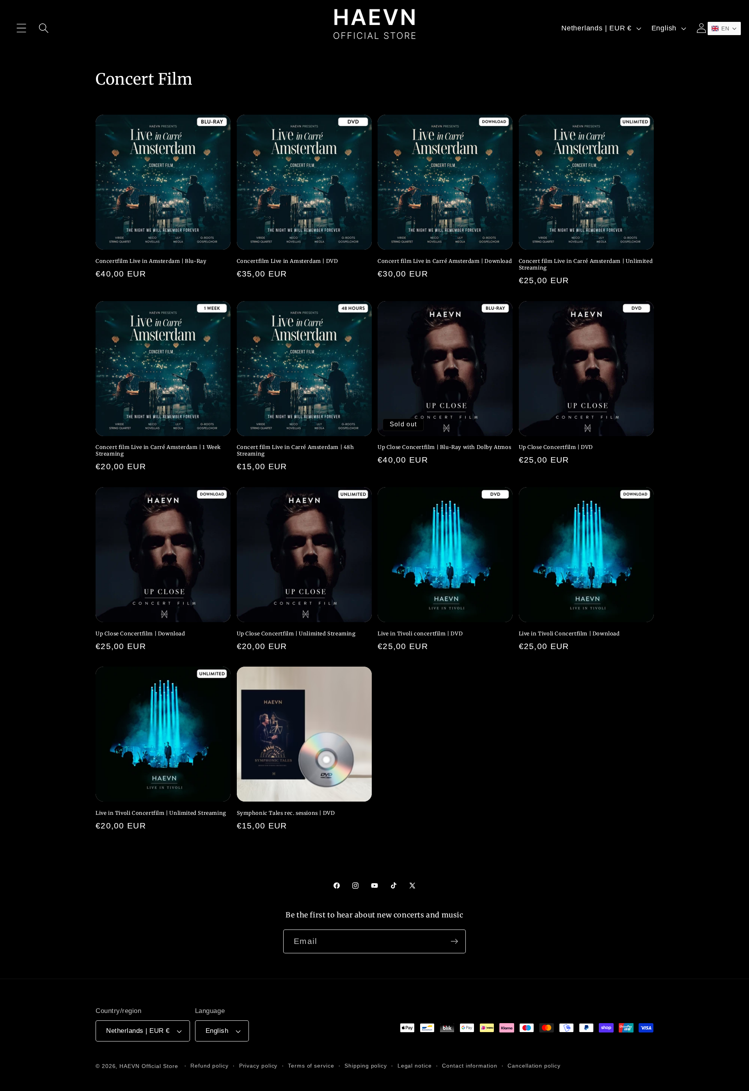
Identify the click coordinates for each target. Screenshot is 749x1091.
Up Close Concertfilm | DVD (556, 447)
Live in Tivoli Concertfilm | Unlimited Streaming (161, 813)
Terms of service (311, 1066)
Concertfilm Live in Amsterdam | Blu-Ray (151, 261)
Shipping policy (365, 1066)
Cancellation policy (534, 1066)
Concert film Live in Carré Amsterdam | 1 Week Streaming (158, 450)
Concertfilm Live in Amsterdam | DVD (287, 261)
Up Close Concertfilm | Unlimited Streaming (296, 634)
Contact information (469, 1066)
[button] (21, 28)
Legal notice (415, 1066)
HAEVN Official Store (148, 1066)
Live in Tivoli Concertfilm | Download (569, 634)
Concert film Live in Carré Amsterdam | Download (445, 261)
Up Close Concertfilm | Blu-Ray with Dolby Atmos (444, 447)
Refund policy (209, 1066)
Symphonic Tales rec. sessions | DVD (286, 813)
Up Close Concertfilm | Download (140, 634)
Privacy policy (258, 1066)
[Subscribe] (454, 941)
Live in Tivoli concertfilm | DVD (420, 634)
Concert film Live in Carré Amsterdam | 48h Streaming (295, 450)
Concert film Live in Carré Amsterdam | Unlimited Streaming (586, 264)
